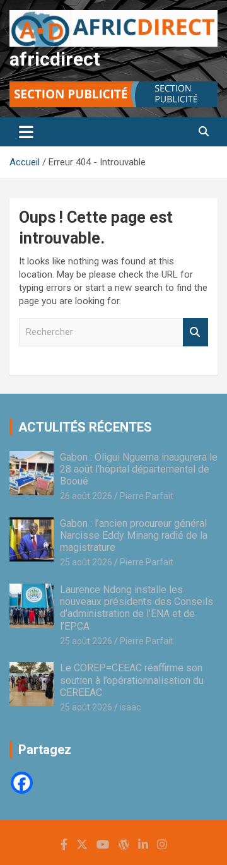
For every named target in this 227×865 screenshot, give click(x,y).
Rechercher (195, 332)
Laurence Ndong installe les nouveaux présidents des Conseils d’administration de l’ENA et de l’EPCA (136, 608)
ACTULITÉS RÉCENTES (85, 427)
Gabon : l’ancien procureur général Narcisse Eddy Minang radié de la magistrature (133, 535)
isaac (130, 707)
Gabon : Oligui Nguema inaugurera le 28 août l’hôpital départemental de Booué (139, 469)
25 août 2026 (86, 562)
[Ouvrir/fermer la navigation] (26, 131)
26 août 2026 (86, 496)
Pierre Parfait (146, 496)
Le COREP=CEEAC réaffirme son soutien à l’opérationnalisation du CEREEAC (132, 680)
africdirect (54, 59)
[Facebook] (22, 783)
